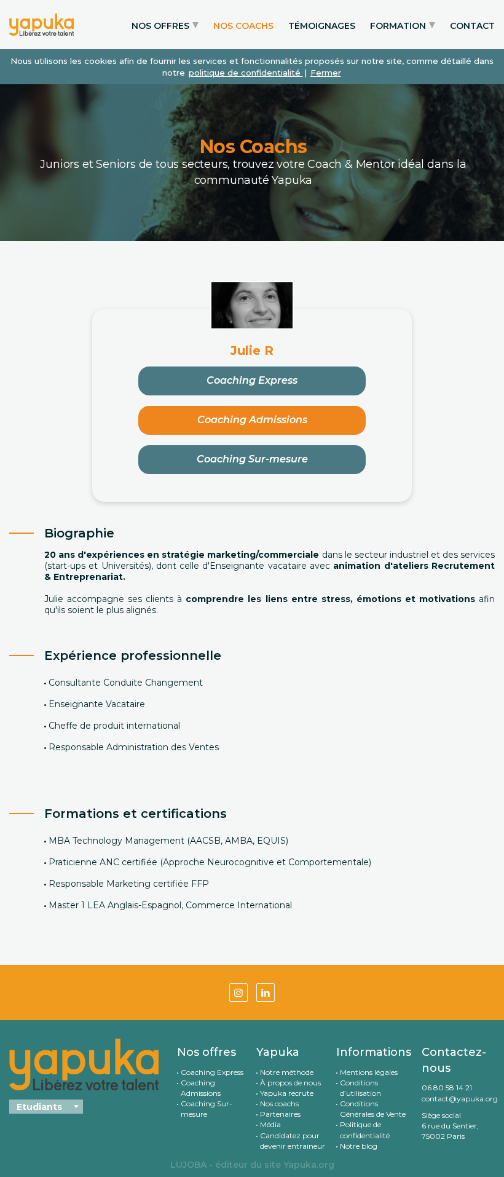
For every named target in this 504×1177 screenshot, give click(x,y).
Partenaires (280, 1114)
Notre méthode (286, 1072)
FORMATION (398, 25)
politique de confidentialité (246, 72)
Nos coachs (279, 1103)
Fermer (325, 72)
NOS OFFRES (160, 25)
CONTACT (472, 25)
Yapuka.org (308, 1164)
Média (270, 1124)
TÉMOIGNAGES (321, 25)
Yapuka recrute (286, 1093)
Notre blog (358, 1146)
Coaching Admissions (252, 420)
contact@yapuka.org (458, 1098)
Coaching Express (252, 380)
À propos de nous (290, 1082)
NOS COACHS (243, 25)
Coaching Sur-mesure (252, 459)
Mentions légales (369, 1072)
